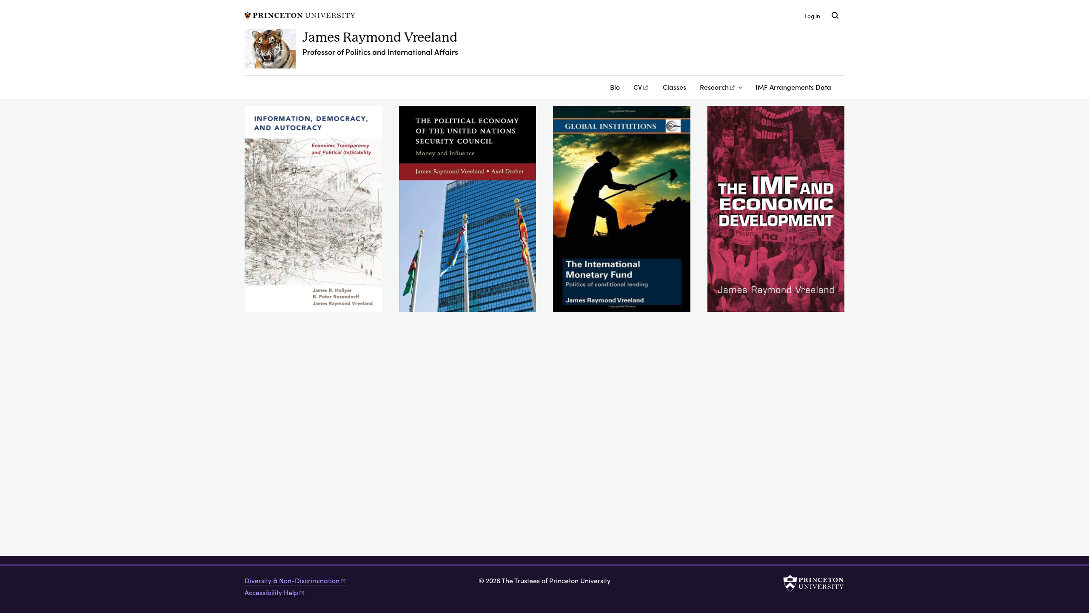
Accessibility (271, 592)
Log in (812, 16)
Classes (674, 86)
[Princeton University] (300, 14)
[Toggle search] (835, 15)
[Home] (273, 52)
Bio (615, 86)
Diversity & (292, 580)
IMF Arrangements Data (793, 86)
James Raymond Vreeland (379, 37)
